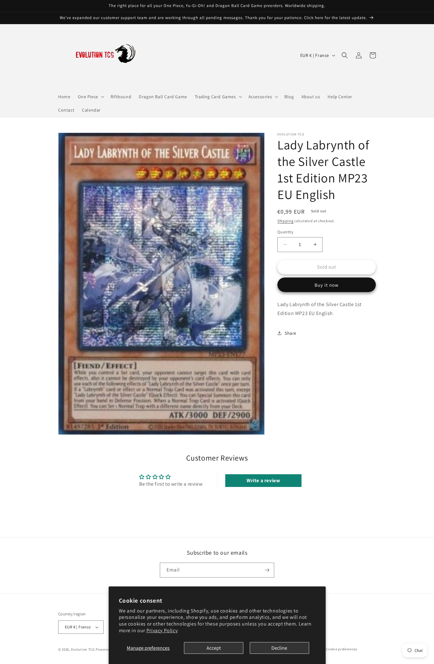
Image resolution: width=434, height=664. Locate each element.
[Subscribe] (267, 570)
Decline (279, 648)
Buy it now (327, 285)
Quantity (285, 232)
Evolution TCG (83, 649)
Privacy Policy (162, 630)
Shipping (285, 220)
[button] (90, 96)
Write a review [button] (263, 480)
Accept (214, 648)
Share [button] (290, 333)
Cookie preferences (341, 649)
